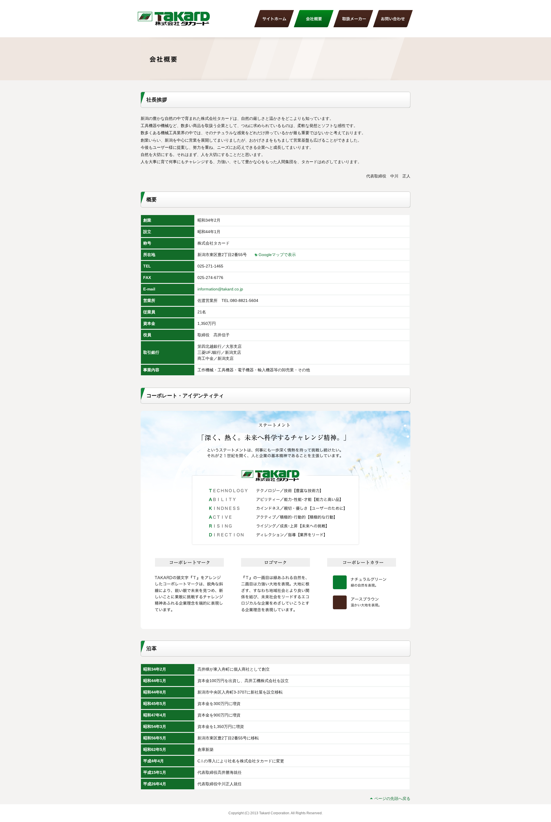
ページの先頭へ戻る (392, 798)
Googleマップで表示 (277, 254)
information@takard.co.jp (220, 289)
